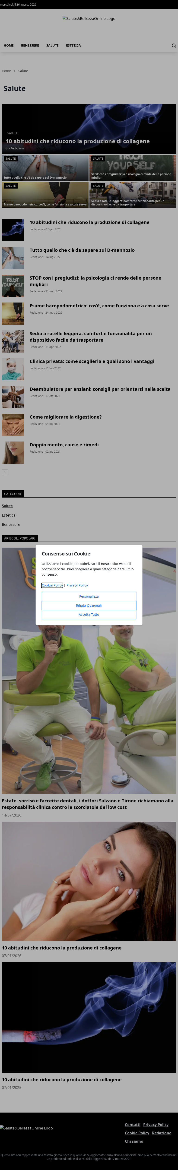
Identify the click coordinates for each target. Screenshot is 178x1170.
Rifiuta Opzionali (89, 605)
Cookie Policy (52, 585)
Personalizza (89, 596)
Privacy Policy (77, 585)
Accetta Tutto (89, 614)
